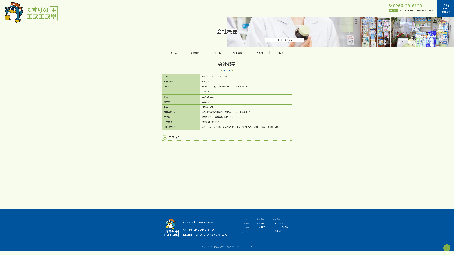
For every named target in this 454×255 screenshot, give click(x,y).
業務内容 (262, 223)
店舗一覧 (216, 53)
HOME (279, 40)
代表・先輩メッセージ (283, 223)
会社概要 (259, 53)
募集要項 (278, 231)
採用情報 (237, 53)
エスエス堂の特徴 (281, 227)
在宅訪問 (262, 227)
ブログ (280, 53)
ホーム (173, 53)
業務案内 (195, 53)
